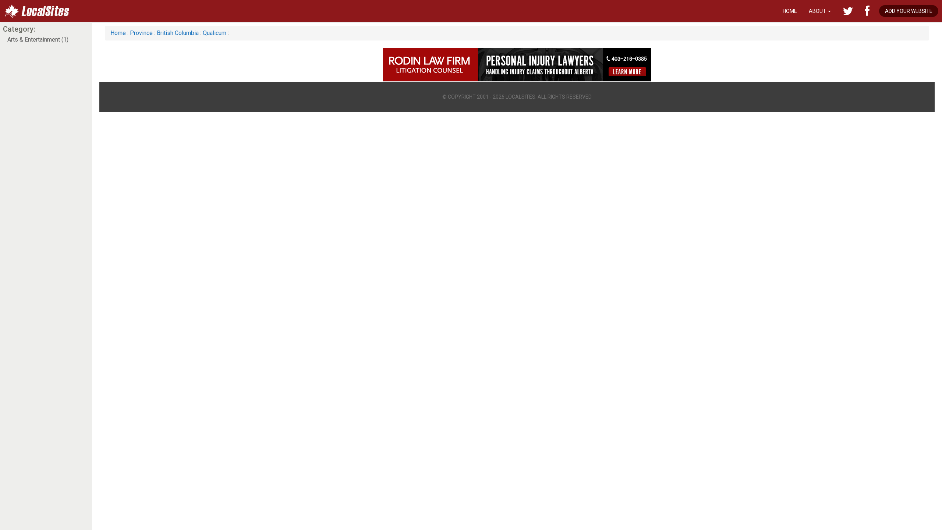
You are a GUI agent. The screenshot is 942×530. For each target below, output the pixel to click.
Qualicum (214, 32)
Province (141, 32)
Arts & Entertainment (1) (37, 39)
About (818, 11)
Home (790, 11)
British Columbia (178, 32)
